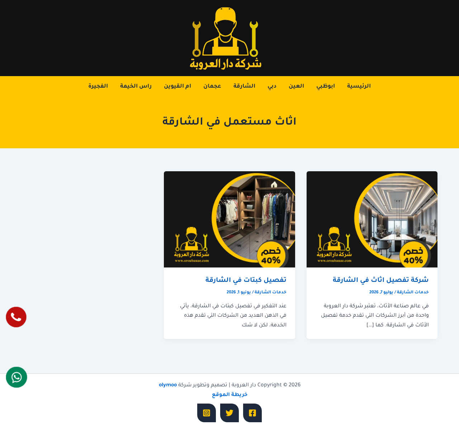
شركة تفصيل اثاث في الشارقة (381, 280)
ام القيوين (177, 87)
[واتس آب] (16, 377)
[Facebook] (252, 413)
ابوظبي (325, 87)
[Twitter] (229, 413)
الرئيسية (359, 87)
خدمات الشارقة (413, 292)
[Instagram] (206, 413)
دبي (272, 87)
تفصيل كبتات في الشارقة (246, 280)
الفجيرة (98, 87)
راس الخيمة (136, 87)
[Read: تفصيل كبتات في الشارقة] (229, 220)
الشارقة (244, 87)
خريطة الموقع (229, 395)
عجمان (212, 87)
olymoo (168, 385)
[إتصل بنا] (16, 317)
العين (296, 87)
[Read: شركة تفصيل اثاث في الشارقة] (372, 220)
